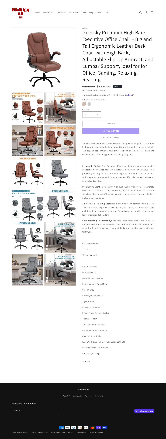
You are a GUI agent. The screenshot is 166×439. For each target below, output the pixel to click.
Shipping (85, 90)
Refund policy (55, 432)
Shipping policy (81, 432)
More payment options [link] (111, 137)
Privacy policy (43, 432)
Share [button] (87, 361)
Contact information (96, 432)
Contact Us (77, 396)
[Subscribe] (55, 411)
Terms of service (67, 432)
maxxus (19, 432)
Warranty (88, 396)
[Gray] (89, 104)
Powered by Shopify (29, 432)
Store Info (99, 396)
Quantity (85, 109)
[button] (140, 13)
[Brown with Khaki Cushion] (84, 104)
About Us (67, 396)
